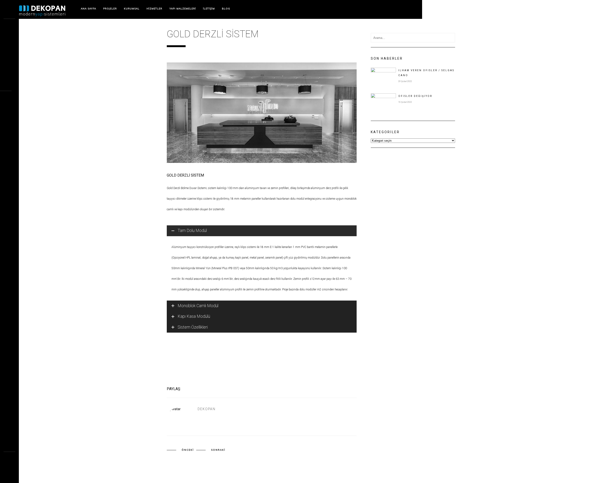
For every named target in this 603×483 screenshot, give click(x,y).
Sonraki (218, 449)
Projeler (110, 8)
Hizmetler (154, 8)
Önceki (188, 449)
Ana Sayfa (88, 8)
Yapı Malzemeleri (182, 8)
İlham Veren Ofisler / (426, 73)
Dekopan (207, 409)
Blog (226, 8)
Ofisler (415, 96)
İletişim (209, 8)
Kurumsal (131, 8)
